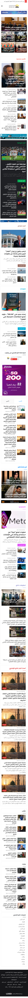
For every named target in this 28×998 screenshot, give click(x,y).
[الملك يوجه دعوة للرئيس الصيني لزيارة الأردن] (20, 47)
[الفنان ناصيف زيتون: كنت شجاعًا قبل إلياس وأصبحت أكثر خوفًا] (14, 491)
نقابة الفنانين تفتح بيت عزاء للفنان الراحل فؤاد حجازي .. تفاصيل (9, 898)
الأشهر (7, 401)
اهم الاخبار (22, 928)
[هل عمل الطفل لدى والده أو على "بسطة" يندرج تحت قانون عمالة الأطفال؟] (17, 651)
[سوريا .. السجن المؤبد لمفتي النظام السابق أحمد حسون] (21, 279)
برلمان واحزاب (21, 926)
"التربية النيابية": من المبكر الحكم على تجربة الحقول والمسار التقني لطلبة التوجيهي (9, 94)
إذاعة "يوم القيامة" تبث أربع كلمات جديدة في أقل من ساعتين (9, 335)
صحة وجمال (22, 945)
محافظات (23, 954)
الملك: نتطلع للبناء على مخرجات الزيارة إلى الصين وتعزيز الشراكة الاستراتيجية (15, 29)
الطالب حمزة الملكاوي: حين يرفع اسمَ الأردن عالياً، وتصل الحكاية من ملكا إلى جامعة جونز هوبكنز (9, 819)
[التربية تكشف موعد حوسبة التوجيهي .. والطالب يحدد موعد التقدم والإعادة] (22, 550)
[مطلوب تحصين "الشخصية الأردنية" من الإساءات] (21, 855)
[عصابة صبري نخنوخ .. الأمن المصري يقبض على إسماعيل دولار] (23, 342)
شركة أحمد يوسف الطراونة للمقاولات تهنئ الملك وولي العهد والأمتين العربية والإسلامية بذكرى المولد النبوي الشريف (14, 732)
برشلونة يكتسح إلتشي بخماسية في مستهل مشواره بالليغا (10, 188)
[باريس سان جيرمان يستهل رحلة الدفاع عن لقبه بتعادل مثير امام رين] (22, 212)
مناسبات (23, 959)
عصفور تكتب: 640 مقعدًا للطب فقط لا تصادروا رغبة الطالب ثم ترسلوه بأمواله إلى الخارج (9, 830)
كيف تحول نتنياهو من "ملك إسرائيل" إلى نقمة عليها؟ (10, 847)
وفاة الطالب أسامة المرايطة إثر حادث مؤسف (10, 871)
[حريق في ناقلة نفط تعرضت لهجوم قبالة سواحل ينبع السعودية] (21, 271)
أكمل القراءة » (22, 180)
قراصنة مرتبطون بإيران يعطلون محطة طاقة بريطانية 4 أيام (10, 569)
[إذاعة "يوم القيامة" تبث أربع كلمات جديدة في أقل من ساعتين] (21, 334)
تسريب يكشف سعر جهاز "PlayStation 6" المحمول (9, 561)
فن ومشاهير (22, 949)
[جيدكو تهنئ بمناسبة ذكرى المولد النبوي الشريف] (21, 408)
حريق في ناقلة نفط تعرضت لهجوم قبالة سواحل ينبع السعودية (9, 272)
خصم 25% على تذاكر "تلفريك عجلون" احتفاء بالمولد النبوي (8, 41)
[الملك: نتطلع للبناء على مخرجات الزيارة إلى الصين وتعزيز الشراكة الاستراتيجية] (14, 24)
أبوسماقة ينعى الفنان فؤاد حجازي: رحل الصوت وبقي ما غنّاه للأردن (9, 906)
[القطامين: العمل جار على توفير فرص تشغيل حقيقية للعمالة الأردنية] (21, 108)
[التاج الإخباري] (14, 6)
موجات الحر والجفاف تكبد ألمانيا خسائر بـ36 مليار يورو (9, 102)
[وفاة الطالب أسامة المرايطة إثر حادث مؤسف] (21, 870)
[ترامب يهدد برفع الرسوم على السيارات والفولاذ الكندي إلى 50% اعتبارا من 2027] (21, 116)
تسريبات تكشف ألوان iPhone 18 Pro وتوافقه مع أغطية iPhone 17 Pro (9, 128)
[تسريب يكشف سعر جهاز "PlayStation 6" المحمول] (21, 560)
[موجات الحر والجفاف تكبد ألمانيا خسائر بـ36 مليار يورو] (21, 101)
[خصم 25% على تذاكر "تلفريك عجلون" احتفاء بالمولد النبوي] (7, 37)
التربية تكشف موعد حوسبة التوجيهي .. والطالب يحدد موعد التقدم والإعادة (9, 553)
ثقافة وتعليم (22, 933)
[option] (14, 35)
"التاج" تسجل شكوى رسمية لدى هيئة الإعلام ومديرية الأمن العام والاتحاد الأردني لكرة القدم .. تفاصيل (14, 642)
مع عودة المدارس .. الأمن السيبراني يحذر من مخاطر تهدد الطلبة (9, 577)
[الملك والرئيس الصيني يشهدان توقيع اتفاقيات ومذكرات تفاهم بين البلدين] (7, 47)
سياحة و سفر (22, 942)
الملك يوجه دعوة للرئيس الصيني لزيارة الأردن (21, 51)
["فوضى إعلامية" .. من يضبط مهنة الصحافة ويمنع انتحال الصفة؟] (20, 37)
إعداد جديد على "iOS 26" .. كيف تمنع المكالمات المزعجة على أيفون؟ (14, 317)
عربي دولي (22, 947)
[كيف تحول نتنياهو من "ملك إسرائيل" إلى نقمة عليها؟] (21, 847)
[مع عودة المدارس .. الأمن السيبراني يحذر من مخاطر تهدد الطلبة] (21, 575)
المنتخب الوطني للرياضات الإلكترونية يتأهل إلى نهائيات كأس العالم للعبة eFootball (9, 205)
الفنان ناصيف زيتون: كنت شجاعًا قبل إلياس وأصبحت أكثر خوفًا (15, 495)
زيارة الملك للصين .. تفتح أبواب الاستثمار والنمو (9, 839)
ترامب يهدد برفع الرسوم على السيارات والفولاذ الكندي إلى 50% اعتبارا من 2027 (9, 119)
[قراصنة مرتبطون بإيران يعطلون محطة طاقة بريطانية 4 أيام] (21, 567)
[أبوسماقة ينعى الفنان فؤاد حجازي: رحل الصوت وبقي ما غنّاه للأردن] (21, 905)
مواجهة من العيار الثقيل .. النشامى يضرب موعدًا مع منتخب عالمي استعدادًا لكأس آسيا (14, 168)
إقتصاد (23, 921)
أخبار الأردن (22, 919)
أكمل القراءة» (22, 265)
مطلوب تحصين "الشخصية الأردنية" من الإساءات (9, 855)
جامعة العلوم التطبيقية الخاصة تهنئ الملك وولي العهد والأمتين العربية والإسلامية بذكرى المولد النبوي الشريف (14, 764)
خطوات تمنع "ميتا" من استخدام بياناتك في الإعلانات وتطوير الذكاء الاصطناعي (14, 535)
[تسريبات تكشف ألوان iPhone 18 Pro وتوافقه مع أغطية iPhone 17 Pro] (21, 126)
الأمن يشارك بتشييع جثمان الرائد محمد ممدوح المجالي (10, 878)
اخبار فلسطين (22, 924)
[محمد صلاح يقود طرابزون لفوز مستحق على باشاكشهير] (21, 194)
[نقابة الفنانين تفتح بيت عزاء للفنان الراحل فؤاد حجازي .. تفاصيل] (21, 898)
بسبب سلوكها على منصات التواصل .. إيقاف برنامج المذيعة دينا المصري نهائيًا (14, 482)
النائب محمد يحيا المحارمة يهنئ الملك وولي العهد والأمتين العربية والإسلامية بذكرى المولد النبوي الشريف (14, 797)
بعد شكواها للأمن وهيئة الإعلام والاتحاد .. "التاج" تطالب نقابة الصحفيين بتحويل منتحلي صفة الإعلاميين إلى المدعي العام (14, 622)
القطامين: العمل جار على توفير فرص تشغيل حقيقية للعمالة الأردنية (9, 110)
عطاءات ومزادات (21, 952)
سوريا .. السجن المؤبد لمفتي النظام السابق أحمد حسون (9, 281)
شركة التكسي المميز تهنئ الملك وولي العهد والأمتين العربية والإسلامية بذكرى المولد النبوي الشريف (9, 429)
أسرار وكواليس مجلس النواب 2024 (16, 986)
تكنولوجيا (23, 935)
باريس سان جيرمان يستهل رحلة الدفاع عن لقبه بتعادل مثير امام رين (9, 214)
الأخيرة (20, 401)
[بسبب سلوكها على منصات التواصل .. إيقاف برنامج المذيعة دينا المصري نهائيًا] (14, 477)
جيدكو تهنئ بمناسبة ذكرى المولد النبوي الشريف (10, 408)
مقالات (23, 956)
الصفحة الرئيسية (22, 982)
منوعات (23, 961)
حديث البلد (22, 938)
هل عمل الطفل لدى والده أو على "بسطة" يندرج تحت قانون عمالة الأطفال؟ (14, 661)
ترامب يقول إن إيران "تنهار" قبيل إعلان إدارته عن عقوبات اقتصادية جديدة (15, 254)
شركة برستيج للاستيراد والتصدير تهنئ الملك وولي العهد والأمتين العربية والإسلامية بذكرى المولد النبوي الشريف (9, 441)
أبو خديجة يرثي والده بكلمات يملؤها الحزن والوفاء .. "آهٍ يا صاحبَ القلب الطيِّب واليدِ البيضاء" (10, 888)
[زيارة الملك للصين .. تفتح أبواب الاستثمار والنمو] (21, 840)
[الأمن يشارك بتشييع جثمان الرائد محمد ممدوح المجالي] (21, 878)
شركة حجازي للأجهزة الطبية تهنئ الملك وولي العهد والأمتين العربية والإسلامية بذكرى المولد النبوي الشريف (10, 454)
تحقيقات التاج (22, 931)
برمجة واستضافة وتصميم (17, 993)
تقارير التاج (9, 984)
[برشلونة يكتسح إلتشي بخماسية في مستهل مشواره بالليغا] (23, 186)
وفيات (23, 963)
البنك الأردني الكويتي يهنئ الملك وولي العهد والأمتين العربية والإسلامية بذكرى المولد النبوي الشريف (9, 417)
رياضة (23, 940)
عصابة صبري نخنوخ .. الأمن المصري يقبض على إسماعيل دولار (9, 344)
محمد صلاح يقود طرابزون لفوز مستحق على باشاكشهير (9, 196)
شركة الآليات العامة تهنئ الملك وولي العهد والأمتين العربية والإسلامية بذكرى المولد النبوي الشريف (14, 697)
